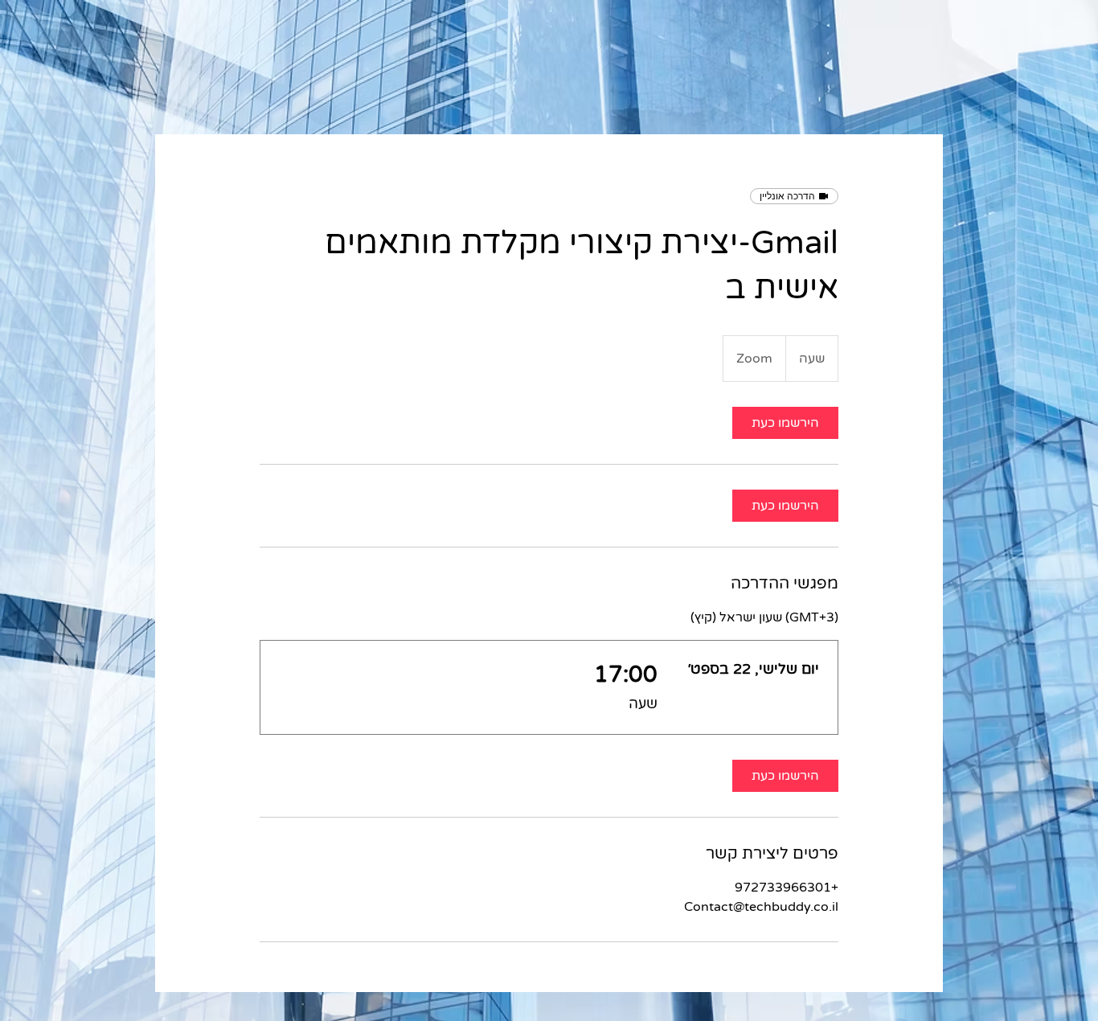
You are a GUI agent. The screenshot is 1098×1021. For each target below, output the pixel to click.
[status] (764, 617)
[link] (785, 423)
